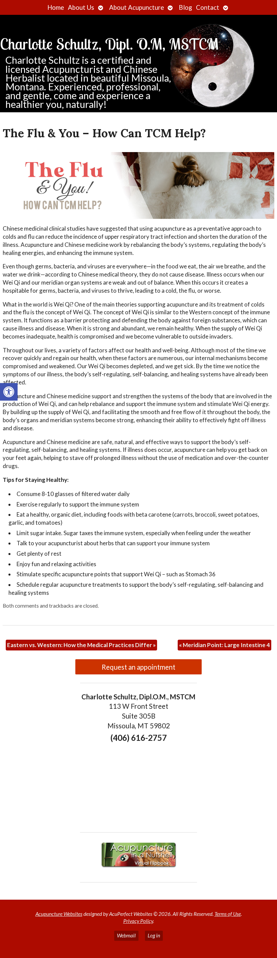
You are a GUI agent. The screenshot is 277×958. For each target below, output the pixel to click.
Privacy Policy (138, 921)
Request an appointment (138, 667)
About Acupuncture (136, 7)
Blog (185, 7)
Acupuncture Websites (58, 914)
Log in (154, 935)
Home (55, 7)
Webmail (126, 935)
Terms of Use (228, 914)
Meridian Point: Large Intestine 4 (224, 644)
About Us (81, 7)
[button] (9, 392)
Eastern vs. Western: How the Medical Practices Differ (81, 644)
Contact (207, 7)
